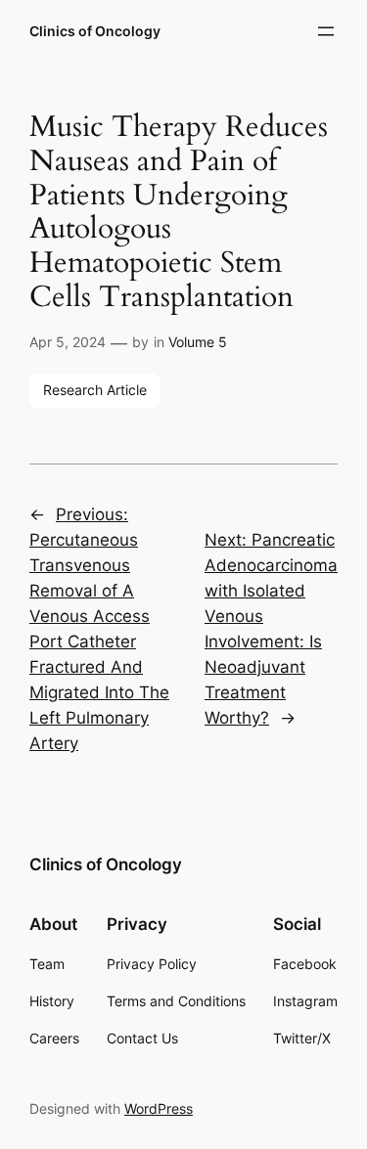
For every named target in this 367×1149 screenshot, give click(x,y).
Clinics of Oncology (95, 30)
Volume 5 (197, 341)
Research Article (95, 389)
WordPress (158, 1108)
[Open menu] (326, 31)
